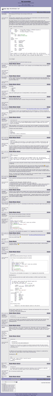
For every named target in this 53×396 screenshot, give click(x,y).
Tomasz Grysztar (25, 395)
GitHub (32, 395)
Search (25, 4)
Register (28, 4)
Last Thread (43, 382)
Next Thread (48, 382)
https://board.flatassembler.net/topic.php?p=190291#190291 (37, 108)
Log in (33, 5)
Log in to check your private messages (25, 5)
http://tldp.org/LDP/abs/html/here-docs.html (37, 234)
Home (23, 4)
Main (8, 8)
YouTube (34, 395)
